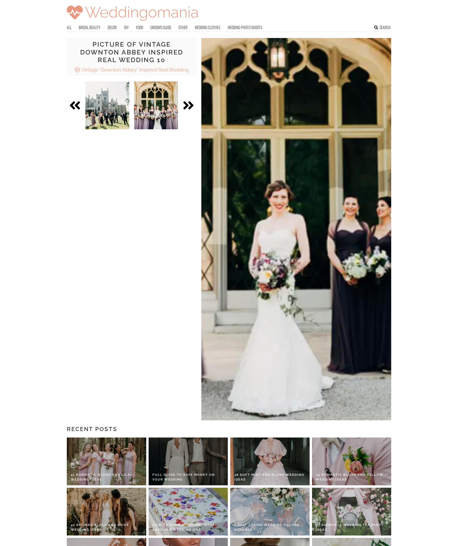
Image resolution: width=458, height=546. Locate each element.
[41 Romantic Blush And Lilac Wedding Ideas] (106, 461)
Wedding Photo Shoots (245, 27)
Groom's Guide (160, 27)
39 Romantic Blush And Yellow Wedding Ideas (349, 477)
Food (139, 27)
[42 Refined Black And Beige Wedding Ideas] (106, 511)
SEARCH (385, 27)
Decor (112, 27)
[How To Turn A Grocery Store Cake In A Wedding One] (188, 511)
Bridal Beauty (89, 27)
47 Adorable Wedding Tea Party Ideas (350, 527)
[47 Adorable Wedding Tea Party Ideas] (351, 511)
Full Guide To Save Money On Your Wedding (183, 477)
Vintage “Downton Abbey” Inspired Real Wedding (134, 70)
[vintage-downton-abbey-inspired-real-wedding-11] (156, 105)
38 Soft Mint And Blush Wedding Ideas (269, 477)
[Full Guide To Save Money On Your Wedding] (188, 461)
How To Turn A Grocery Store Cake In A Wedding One (185, 527)
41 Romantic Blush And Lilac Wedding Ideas (102, 477)
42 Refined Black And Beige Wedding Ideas (100, 527)
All (69, 27)
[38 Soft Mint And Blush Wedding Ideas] (270, 461)
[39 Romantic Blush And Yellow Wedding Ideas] (351, 461)
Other (182, 27)
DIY (126, 27)
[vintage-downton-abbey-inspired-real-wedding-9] (107, 105)
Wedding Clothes (207, 27)
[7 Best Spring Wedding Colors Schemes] (270, 511)
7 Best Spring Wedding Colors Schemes (266, 527)
